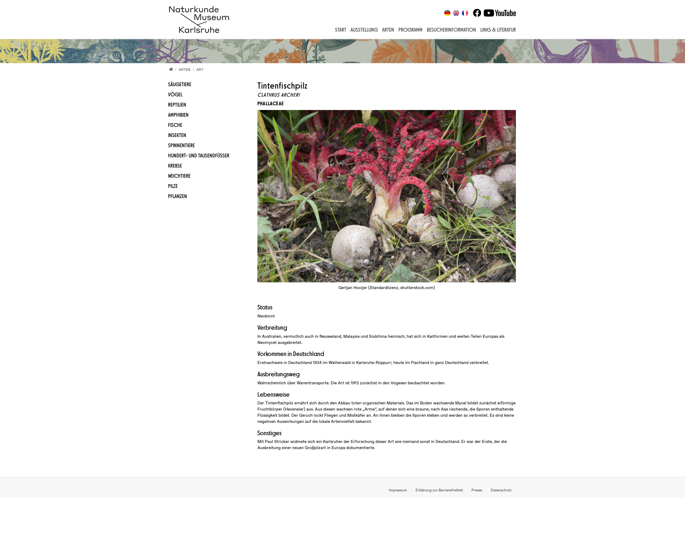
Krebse (175, 165)
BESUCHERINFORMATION (451, 29)
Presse (476, 490)
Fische (175, 125)
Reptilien (177, 104)
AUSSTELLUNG (364, 29)
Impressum (398, 490)
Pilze (173, 186)
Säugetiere (179, 84)
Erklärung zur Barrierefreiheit (439, 490)
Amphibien (178, 115)
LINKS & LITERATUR (498, 29)
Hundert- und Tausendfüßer (198, 155)
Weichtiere (179, 176)
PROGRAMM (410, 29)
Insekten (177, 135)
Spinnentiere (181, 145)
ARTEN (388, 29)
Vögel (175, 94)
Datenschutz (501, 490)
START (340, 29)
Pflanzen (177, 196)
